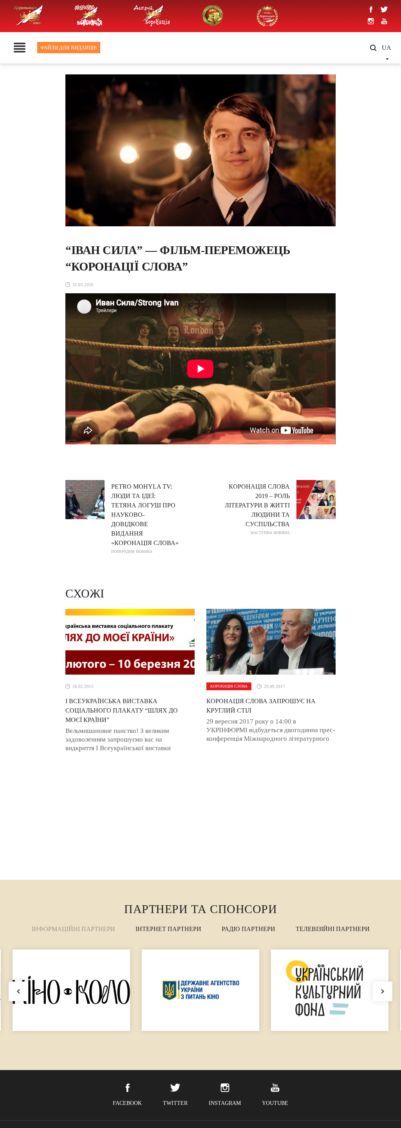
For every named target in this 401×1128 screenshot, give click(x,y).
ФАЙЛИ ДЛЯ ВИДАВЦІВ (68, 48)
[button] (382, 991)
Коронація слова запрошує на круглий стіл (261, 706)
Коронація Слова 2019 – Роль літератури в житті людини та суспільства (257, 509)
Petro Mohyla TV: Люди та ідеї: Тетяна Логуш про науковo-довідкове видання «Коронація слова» (145, 518)
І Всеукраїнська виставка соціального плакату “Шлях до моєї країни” (121, 710)
